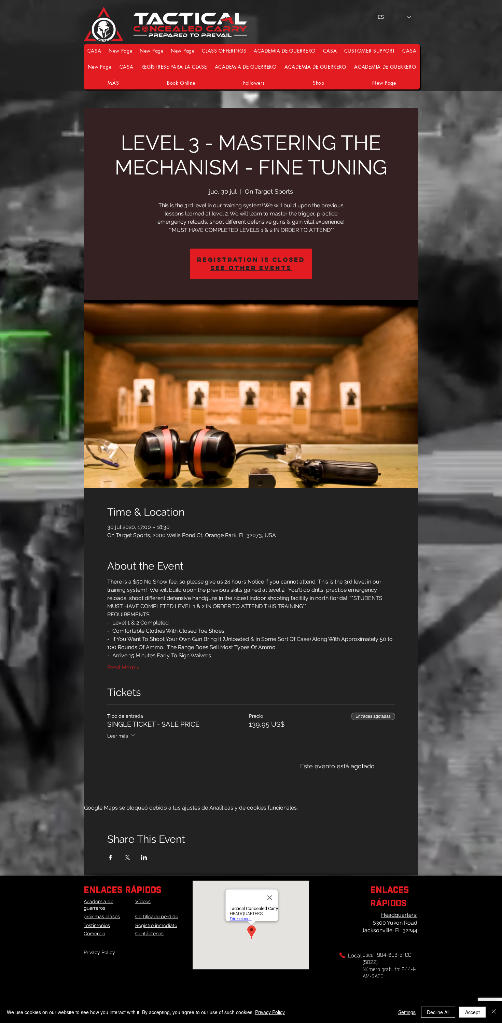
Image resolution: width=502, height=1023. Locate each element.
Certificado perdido (156, 916)
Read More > (123, 667)
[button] (369, 50)
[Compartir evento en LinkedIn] (144, 857)
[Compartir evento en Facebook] (110, 857)
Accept (472, 1012)
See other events (251, 268)
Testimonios (97, 925)
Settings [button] (407, 1012)
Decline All (438, 1012)
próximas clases (102, 916)
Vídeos (143, 901)
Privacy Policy (99, 952)
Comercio (94, 933)
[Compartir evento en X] (127, 857)
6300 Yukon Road (395, 923)
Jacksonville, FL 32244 (389, 930)
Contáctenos (149, 933)
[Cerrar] (494, 1012)
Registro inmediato (156, 925)
